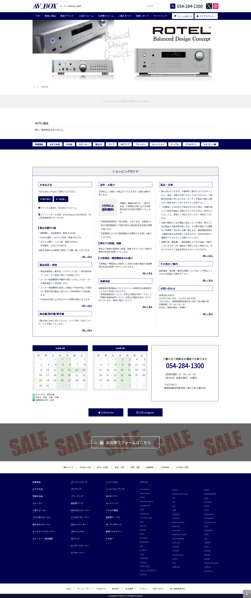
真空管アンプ (77, 503)
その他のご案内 (182, 467)
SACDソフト (111, 496)
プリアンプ (76, 489)
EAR (141, 546)
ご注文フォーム (86, 15)
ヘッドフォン (112, 482)
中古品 (69, 144)
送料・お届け (103, 467)
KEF (173, 506)
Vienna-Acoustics (211, 563)
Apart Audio (145, 493)
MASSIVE (176, 526)
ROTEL (207, 506)
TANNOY (207, 542)
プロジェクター (78, 531)
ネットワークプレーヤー (44, 531)
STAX (206, 534)
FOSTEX (143, 562)
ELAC (142, 554)
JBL (173, 498)
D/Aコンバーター (79, 524)
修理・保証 (135, 467)
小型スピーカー (40, 510)
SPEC (206, 526)
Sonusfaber (209, 518)
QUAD (206, 490)
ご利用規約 (164, 467)
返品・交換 (119, 467)
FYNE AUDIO (145, 566)
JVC (173, 502)
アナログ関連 (112, 510)
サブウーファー (78, 552)
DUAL (142, 534)
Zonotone (208, 571)
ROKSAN (207, 502)
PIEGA (175, 559)
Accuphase (144, 489)
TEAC (206, 546)
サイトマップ (160, 15)
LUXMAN (175, 514)
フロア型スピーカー (42, 517)
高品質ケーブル (113, 517)
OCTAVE (175, 546)
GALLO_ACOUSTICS (148, 570)
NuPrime (176, 542)
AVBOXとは (101, 588)
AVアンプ (125, 144)
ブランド (144, 482)
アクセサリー (191, 144)
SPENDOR (208, 530)
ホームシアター (83, 588)
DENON (143, 530)
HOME (68, 588)
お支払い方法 (85, 467)
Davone (143, 525)
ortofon (175, 550)
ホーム (36, 86)
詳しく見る (87, 256)
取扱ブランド (66, 15)
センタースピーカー (80, 545)
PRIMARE (176, 567)
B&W (142, 509)
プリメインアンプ (79, 482)
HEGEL (175, 490)
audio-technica (146, 501)
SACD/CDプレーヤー (80, 510)
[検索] (172, 6)
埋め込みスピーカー (42, 524)
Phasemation (178, 554)
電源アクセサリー (114, 531)
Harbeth (143, 574)
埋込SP (98, 144)
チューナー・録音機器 (43, 538)
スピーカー (84, 144)
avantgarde (145, 505)
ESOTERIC (144, 558)
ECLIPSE (143, 550)
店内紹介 (116, 588)
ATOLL (142, 497)
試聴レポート (142, 15)
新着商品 (39, 144)
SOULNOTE (209, 514)
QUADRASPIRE (210, 494)
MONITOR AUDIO (179, 534)
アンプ (111, 144)
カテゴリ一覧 (210, 144)
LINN (174, 510)
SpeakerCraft (210, 522)
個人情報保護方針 (177, 588)
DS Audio (144, 538)
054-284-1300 (185, 365)
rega (206, 498)
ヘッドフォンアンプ (115, 489)
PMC (174, 563)
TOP (38, 15)
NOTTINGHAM (178, 538)
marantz (176, 518)
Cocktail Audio (146, 517)
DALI (142, 521)
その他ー (110, 538)
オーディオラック (114, 524)
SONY (206, 510)
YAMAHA (207, 567)
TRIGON (207, 550)
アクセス (143, 588)
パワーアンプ (77, 496)
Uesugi (207, 559)
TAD (205, 538)
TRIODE (207, 554)
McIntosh (176, 530)
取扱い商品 (50, 15)
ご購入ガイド (124, 15)
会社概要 (129, 588)
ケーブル (175, 144)
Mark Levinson (178, 522)
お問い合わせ (158, 588)
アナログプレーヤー (80, 517)
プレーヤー (141, 144)
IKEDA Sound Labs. (180, 494)
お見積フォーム (106, 15)
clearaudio (144, 513)
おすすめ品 (55, 144)
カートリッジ (158, 144)
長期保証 (150, 467)
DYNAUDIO (144, 542)
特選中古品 (38, 496)
